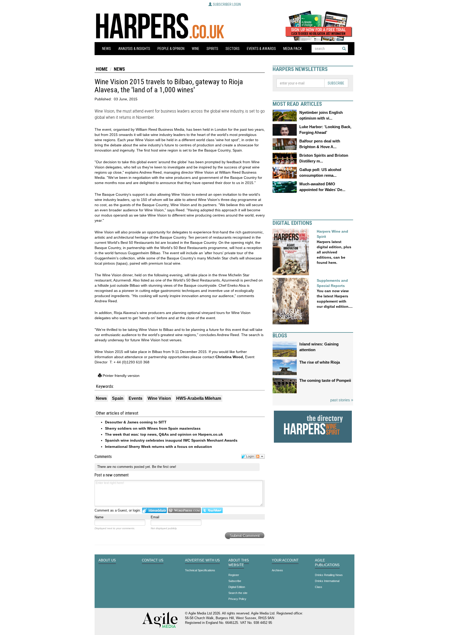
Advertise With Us (202, 560)
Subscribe (336, 83)
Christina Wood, (229, 357)
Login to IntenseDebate (154, 510)
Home (102, 69)
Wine (195, 49)
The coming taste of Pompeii (325, 380)
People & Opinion (170, 49)
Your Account (285, 560)
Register (233, 575)
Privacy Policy (237, 598)
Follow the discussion (260, 456)
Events (135, 398)
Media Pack (292, 49)
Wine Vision (159, 398)
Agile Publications (327, 563)
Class (318, 586)
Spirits (212, 49)
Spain (117, 398)
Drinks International (327, 580)
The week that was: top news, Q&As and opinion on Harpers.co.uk (164, 434)
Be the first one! (164, 467)
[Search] (344, 49)
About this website (238, 563)
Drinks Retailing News (329, 575)
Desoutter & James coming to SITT (136, 422)
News (106, 49)
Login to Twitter (212, 510)
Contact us (152, 560)
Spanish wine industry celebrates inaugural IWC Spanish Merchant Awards (171, 440)
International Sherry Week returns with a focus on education (158, 446)
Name (99, 517)
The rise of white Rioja (319, 362)
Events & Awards (261, 49)
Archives (277, 570)
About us (107, 560)
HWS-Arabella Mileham (198, 398)
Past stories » (341, 400)
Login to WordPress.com (184, 510)
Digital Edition (236, 586)
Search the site (237, 592)
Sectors (233, 49)
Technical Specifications (200, 570)
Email (155, 517)
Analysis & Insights (134, 49)
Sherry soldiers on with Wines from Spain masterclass (153, 428)
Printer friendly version (121, 376)
